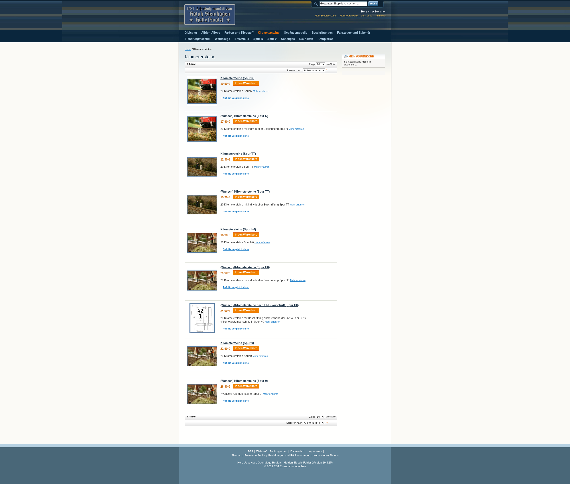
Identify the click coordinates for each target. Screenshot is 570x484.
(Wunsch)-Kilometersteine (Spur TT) (245, 191)
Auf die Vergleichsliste (236, 98)
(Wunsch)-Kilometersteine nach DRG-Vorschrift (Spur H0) (259, 305)
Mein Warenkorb (349, 15)
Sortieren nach (294, 70)
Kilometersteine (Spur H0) (238, 229)
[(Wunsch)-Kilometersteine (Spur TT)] (202, 205)
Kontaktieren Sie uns (326, 455)
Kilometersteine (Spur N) (237, 78)
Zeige (312, 64)
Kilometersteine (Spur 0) (237, 343)
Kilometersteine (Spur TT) (238, 153)
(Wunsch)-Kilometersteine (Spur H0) (245, 267)
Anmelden (381, 15)
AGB (250, 451)
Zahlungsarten (278, 451)
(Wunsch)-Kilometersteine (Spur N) (244, 116)
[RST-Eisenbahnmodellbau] (209, 14)
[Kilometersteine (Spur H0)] (202, 243)
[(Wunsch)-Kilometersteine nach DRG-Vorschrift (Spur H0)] (202, 318)
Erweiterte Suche (254, 455)
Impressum (315, 451)
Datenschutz (297, 451)
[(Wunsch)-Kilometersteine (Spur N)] (202, 129)
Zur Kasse (366, 15)
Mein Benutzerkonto (325, 15)
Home (188, 49)
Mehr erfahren (260, 91)
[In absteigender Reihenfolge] (327, 70)
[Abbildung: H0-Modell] (202, 356)
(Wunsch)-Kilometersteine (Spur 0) (244, 380)
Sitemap (236, 455)
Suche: (317, 3)
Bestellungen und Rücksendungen (289, 455)
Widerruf (261, 451)
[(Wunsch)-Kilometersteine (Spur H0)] (202, 280)
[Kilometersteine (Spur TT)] (202, 167)
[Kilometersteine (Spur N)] (202, 91)
